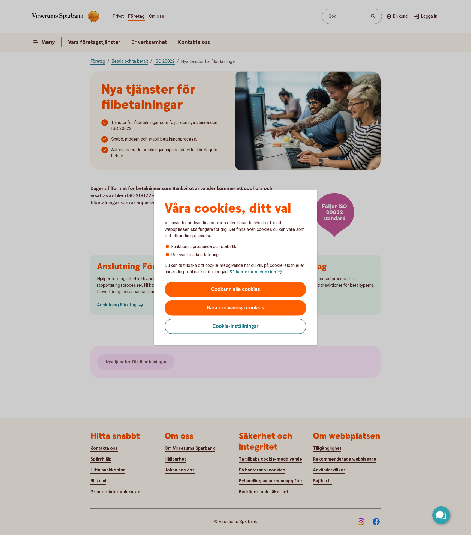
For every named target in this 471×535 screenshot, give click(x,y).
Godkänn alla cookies (235, 289)
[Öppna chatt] (441, 515)
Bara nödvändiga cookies (235, 307)
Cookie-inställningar (236, 326)
